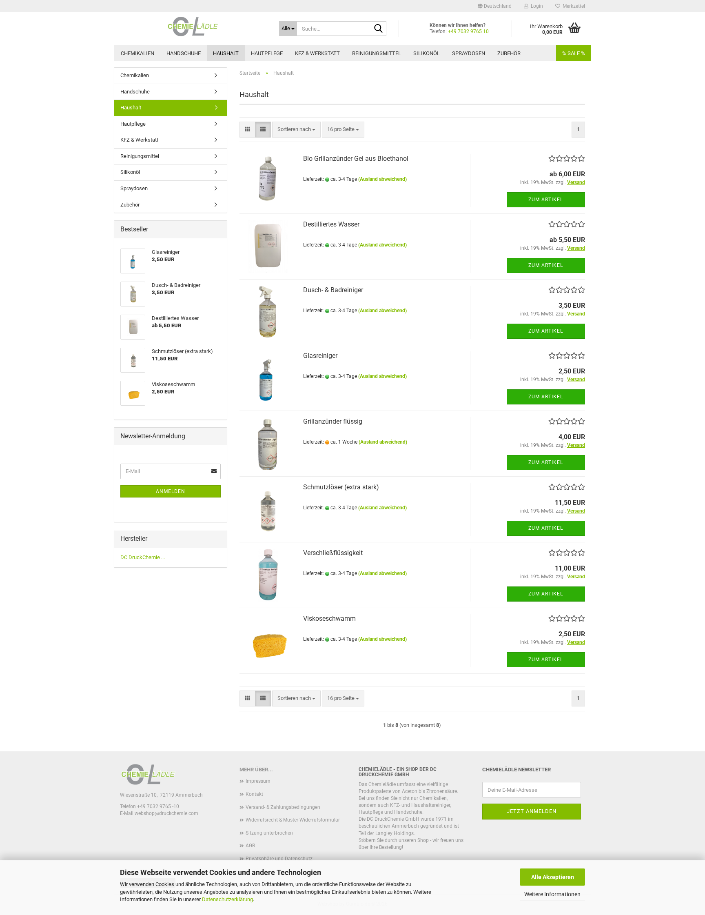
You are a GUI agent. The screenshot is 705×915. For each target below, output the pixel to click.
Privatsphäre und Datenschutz (279, 859)
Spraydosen (468, 53)
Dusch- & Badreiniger (333, 290)
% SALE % (573, 53)
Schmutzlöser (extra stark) (341, 487)
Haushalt (226, 53)
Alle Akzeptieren (552, 877)
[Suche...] (378, 29)
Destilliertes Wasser (331, 224)
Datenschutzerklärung (227, 899)
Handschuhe (183, 53)
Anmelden (170, 491)
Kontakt (254, 794)
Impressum (258, 781)
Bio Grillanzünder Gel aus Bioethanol (355, 158)
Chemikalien (137, 53)
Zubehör (509, 53)
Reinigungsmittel (376, 53)
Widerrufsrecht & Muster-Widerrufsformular (293, 820)
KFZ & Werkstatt (317, 53)
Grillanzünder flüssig (332, 421)
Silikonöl (426, 53)
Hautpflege (267, 53)
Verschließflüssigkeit (333, 553)
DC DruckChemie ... (142, 557)
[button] (495, 6)
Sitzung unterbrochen (269, 833)
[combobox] (296, 130)
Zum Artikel (545, 199)
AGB (250, 845)
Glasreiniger (320, 356)
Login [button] (535, 6)
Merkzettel (572, 6)
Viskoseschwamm (329, 618)
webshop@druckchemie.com (166, 813)
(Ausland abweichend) (382, 179)
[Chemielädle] (193, 26)
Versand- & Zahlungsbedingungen (283, 807)
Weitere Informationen (552, 894)
